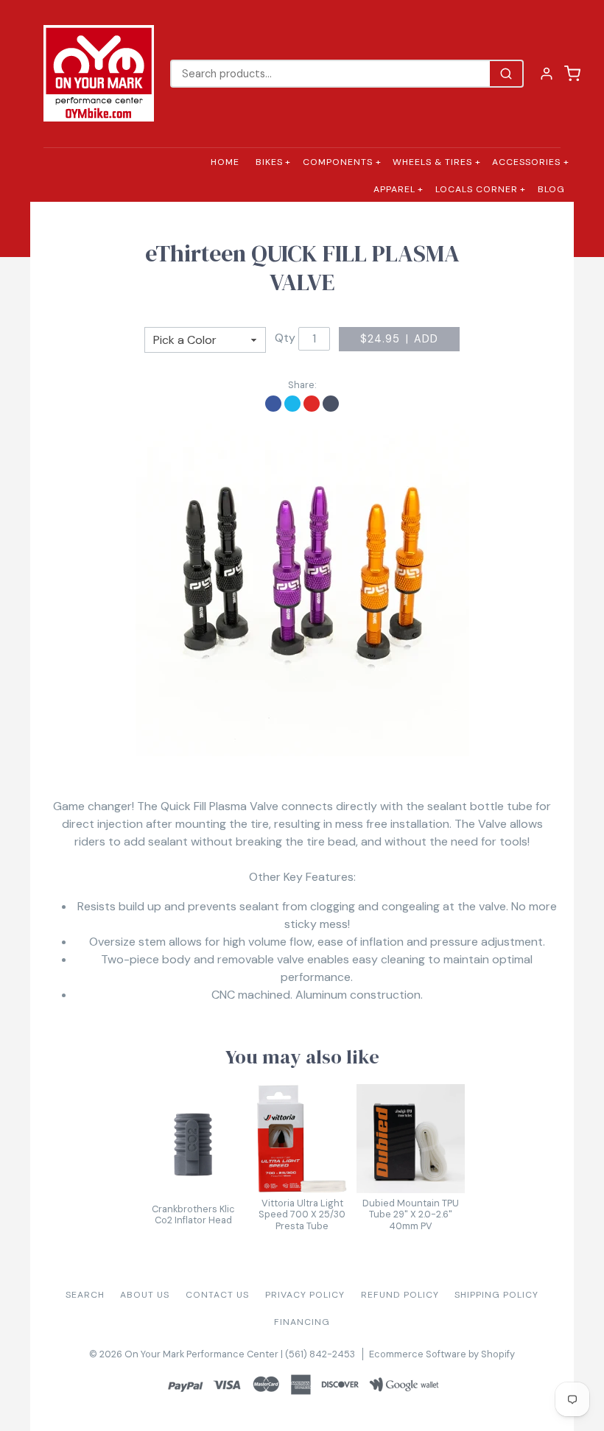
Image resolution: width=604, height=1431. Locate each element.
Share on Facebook (273, 403)
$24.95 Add (399, 338)
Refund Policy (400, 1295)
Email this (331, 403)
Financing (302, 1322)
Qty (285, 337)
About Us (144, 1295)
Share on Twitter (292, 403)
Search (85, 1295)
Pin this (311, 403)
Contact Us (217, 1295)
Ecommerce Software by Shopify (442, 1354)
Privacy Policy (305, 1295)
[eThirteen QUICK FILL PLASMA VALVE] (302, 589)
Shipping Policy (496, 1295)
